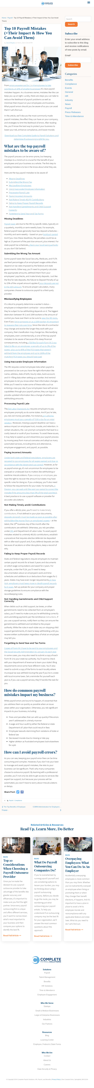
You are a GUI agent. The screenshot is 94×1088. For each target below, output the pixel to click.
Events (68, 88)
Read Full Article (11, 935)
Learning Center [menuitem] (47, 1040)
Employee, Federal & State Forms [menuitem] (47, 1044)
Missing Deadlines (17, 178)
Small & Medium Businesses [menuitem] (47, 1011)
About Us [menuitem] (47, 1060)
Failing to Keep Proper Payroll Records (26, 203)
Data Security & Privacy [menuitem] (47, 1069)
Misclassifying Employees (20, 185)
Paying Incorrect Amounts (20, 196)
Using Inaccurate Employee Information (27, 189)
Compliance (18, 800)
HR (66, 96)
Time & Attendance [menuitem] (47, 990)
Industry (69, 100)
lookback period (50, 234)
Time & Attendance (74, 116)
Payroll (10, 18)
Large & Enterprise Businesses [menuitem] (47, 1015)
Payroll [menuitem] (47, 973)
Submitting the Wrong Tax (20, 182)
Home (4, 18)
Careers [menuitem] (47, 1065)
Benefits (69, 80)
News (68, 104)
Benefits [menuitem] (47, 982)
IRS (11, 531)
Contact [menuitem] (47, 1056)
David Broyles (10, 43)
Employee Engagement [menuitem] (47, 995)
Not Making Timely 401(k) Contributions (26, 199)
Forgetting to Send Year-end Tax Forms (26, 213)
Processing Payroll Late (19, 192)
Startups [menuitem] (47, 1006)
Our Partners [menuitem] (47, 1024)
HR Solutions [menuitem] (47, 986)
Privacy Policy (56, 1079)
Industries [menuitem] (47, 1019)
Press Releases (73, 112)
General (69, 92)
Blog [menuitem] (47, 1035)
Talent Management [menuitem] (47, 977)
